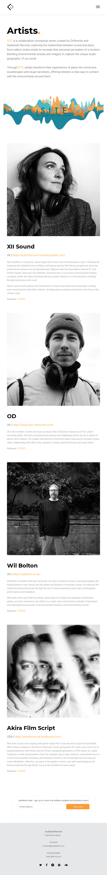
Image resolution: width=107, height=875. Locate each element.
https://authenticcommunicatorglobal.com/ (39, 255)
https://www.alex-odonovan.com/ (33, 425)
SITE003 (21, 611)
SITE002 (21, 448)
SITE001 (21, 299)
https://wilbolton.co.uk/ (27, 574)
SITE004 (21, 771)
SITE (10, 40)
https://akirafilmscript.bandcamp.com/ (37, 736)
